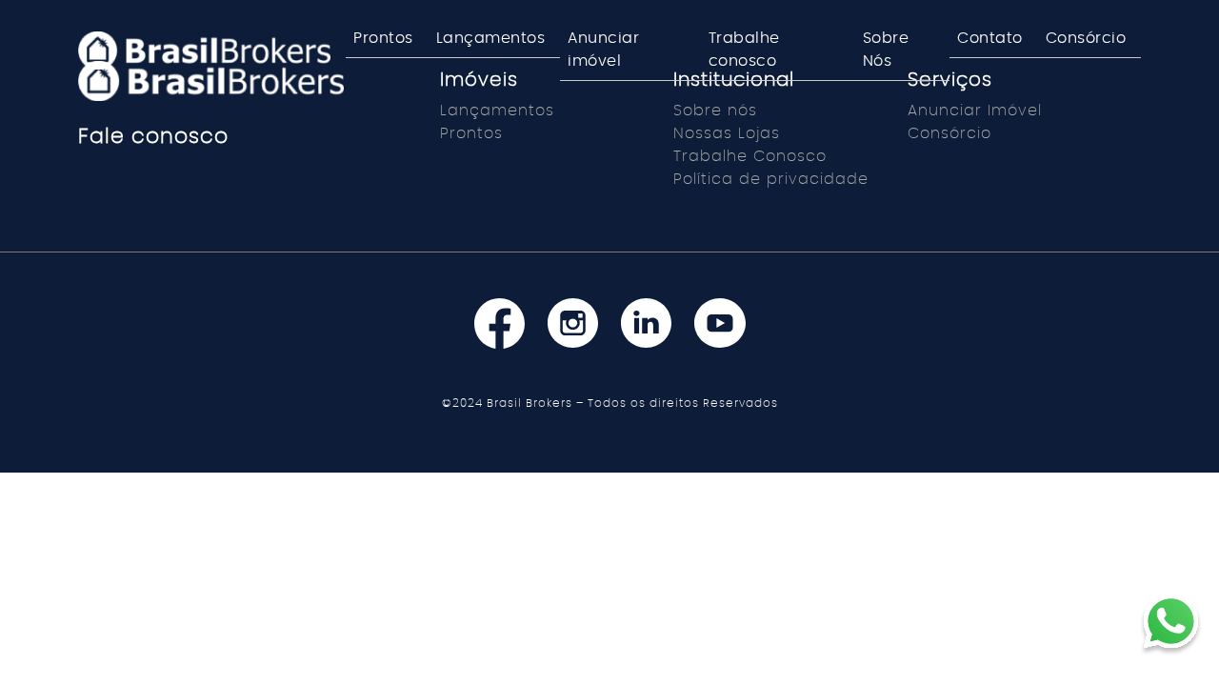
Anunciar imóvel (603, 49)
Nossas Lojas (726, 133)
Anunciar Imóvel (975, 110)
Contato (990, 38)
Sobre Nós (886, 49)
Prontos (383, 38)
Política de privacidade (771, 179)
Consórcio (1086, 38)
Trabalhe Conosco (750, 156)
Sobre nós (715, 110)
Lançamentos (491, 38)
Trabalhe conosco (744, 49)
